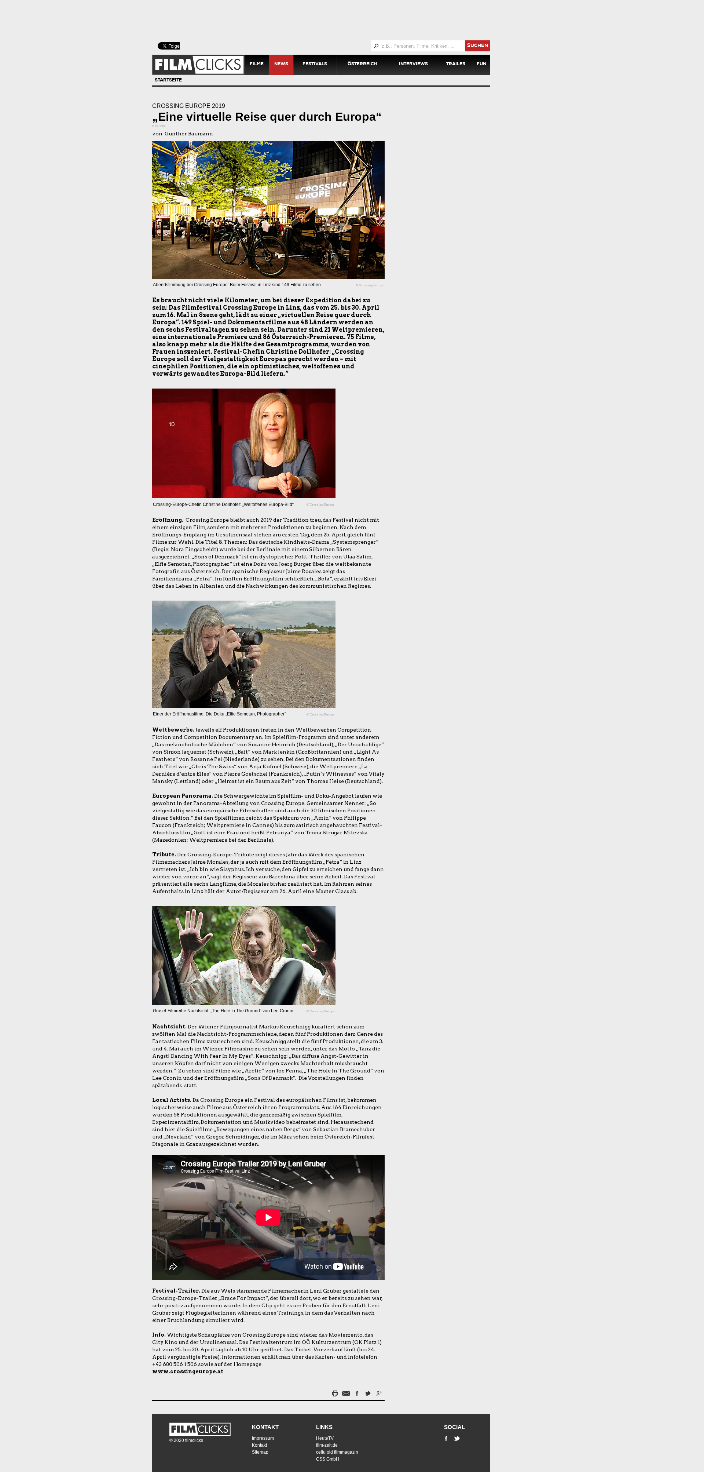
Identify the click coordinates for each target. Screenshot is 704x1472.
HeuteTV (325, 1438)
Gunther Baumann (189, 133)
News (281, 64)
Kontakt (265, 1427)
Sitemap (260, 1452)
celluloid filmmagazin (337, 1452)
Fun (481, 64)
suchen (477, 46)
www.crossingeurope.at (187, 1371)
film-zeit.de (327, 1445)
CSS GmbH (327, 1459)
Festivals (314, 64)
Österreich (362, 64)
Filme (257, 64)
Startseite (168, 81)
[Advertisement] (330, 20)
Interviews (413, 64)
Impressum (263, 1438)
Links (324, 1427)
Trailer (456, 64)
